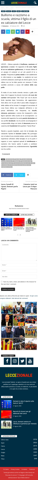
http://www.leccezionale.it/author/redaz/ (19, 208)
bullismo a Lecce (26, 159)
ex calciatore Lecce (7, 163)
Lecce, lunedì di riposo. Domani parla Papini (9, 186)
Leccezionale (5, 165)
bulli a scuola (10, 159)
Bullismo (18, 159)
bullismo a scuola (7, 161)
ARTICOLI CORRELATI (11, 214)
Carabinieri (17, 161)
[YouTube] (30, 361)
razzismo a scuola (7, 167)
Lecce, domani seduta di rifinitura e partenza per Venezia (31, 229)
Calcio (12, 7)
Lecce (13, 11)
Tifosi (2, 459)
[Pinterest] (27, 32)
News (18, 11)
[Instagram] (14, 361)
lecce (33, 163)
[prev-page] (18, 235)
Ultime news (25, 11)
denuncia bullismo (26, 161)
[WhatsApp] (13, 32)
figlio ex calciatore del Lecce (22, 163)
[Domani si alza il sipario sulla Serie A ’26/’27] (6, 222)
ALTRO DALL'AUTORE (27, 214)
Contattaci (24, 469)
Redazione (6, 26)
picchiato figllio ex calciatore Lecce (20, 165)
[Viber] (22, 32)
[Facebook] (3, 32)
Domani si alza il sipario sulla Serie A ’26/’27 (6, 229)
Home (2, 7)
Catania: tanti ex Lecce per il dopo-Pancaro (30, 186)
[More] (32, 32)
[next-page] (20, 235)
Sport (7, 7)
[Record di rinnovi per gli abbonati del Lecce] (19, 222)
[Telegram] (18, 32)
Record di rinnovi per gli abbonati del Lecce (18, 229)
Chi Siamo (6, 469)
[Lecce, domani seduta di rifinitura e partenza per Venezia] (31, 222)
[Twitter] (8, 32)
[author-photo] (19, 199)
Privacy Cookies (15, 469)
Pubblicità (32, 469)
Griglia (3, 452)
